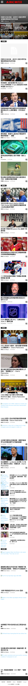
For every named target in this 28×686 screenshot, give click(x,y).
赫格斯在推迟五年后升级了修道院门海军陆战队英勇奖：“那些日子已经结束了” (14, 568)
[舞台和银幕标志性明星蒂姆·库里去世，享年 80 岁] (14, 289)
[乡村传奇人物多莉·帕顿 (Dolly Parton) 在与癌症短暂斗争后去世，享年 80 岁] (5, 493)
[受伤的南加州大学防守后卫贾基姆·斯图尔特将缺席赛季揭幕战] (14, 244)
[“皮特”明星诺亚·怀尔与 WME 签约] (14, 582)
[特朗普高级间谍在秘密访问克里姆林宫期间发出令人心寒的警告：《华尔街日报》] (14, 100)
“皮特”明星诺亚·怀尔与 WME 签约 (12, 591)
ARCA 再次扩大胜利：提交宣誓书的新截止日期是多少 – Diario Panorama (7, 37)
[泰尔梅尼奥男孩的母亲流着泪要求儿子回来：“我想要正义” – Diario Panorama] (14, 361)
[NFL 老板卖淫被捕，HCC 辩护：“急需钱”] (14, 661)
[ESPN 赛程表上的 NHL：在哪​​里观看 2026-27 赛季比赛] (14, 311)
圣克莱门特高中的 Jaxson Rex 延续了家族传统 (14, 230)
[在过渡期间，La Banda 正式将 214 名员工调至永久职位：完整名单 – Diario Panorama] (14, 453)
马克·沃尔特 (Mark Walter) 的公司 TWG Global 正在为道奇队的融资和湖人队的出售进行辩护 (13, 205)
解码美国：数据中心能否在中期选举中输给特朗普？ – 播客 (13, 135)
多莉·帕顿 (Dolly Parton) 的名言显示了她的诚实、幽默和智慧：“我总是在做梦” (18, 476)
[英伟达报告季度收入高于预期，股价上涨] (14, 147)
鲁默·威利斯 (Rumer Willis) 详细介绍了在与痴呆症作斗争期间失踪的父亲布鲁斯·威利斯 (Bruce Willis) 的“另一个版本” (18, 501)
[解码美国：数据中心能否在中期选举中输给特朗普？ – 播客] (14, 125)
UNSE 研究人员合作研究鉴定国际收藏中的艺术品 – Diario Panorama (13, 419)
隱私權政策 (19, 682)
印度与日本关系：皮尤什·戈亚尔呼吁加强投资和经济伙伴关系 (13, 18)
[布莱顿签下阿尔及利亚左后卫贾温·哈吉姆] (14, 610)
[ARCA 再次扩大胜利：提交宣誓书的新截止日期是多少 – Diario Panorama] (14, 337)
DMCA (14, 682)
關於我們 (3, 682)
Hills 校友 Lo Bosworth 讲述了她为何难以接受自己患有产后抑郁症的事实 (18, 484)
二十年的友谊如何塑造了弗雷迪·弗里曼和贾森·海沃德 (13, 277)
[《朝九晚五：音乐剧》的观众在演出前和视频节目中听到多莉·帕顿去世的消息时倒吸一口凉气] (5, 527)
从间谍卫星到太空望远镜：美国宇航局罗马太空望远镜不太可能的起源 (13, 441)
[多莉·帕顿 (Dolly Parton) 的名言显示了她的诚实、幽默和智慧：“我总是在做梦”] (5, 480)
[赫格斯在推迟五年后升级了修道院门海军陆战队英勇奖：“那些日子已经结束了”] (14, 558)
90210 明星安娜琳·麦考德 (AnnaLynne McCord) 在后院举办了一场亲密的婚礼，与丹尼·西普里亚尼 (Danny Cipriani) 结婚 (18, 517)
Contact (24, 682)
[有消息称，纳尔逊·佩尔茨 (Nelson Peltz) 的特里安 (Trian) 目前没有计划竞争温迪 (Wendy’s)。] (14, 74)
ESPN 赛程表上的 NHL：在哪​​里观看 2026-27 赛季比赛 (13, 320)
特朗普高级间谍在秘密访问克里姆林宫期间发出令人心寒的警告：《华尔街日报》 (13, 110)
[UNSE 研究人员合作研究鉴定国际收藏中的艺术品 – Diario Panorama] (14, 410)
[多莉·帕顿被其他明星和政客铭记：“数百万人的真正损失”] (5, 510)
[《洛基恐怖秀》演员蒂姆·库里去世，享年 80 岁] (5, 543)
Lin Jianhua (3, 88)
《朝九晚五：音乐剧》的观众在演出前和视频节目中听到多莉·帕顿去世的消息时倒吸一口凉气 (18, 526)
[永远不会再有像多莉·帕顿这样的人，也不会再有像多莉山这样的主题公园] (5, 534)
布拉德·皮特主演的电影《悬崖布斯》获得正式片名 (13, 649)
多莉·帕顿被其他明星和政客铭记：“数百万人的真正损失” (18, 508)
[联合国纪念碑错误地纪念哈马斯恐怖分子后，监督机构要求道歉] (14, 169)
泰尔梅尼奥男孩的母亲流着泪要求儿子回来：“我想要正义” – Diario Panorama (21, 28)
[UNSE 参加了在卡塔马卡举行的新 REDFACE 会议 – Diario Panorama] (14, 386)
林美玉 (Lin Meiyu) (5, 209)
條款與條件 (9, 682)
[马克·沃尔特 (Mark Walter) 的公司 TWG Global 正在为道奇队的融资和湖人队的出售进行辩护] (14, 195)
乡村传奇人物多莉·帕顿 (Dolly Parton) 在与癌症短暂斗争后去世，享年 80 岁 (18, 492)
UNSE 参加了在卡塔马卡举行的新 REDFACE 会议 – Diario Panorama (21, 37)
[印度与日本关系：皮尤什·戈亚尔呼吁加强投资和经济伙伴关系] (14, 13)
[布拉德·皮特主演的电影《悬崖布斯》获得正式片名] (14, 640)
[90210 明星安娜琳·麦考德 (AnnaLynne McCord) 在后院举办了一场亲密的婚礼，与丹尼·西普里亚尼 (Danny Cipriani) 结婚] (5, 520)
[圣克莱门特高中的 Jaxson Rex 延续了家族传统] (14, 220)
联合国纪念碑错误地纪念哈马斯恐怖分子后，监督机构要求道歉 (13, 178)
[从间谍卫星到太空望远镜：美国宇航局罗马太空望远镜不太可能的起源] (14, 432)
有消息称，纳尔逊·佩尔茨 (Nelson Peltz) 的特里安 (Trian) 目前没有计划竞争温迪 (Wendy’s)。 (7, 27)
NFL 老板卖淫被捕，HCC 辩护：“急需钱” (13, 671)
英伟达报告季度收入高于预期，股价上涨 (13, 156)
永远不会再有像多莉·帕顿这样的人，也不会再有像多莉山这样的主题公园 (18, 534)
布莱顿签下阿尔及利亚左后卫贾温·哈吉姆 (13, 626)
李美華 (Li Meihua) (5, 21)
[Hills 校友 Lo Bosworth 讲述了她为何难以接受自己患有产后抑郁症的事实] (5, 488)
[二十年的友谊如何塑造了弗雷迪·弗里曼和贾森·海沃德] (14, 268)
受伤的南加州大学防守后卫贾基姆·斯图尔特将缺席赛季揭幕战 (13, 253)
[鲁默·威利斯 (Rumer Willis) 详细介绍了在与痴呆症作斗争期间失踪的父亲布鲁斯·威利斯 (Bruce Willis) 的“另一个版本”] (5, 503)
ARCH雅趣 (17, 684)
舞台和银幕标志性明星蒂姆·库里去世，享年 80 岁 (13, 299)
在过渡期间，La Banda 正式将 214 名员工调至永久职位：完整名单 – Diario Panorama (13, 464)
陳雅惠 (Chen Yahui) (5, 137)
